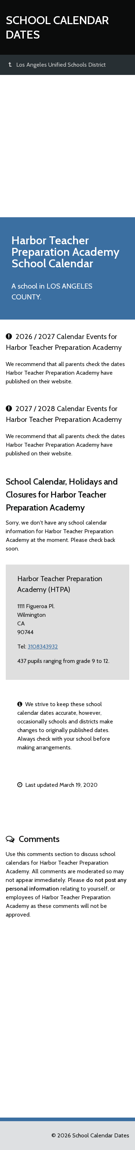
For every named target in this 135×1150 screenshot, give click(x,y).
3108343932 (43, 646)
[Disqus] (67, 1015)
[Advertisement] (67, 146)
